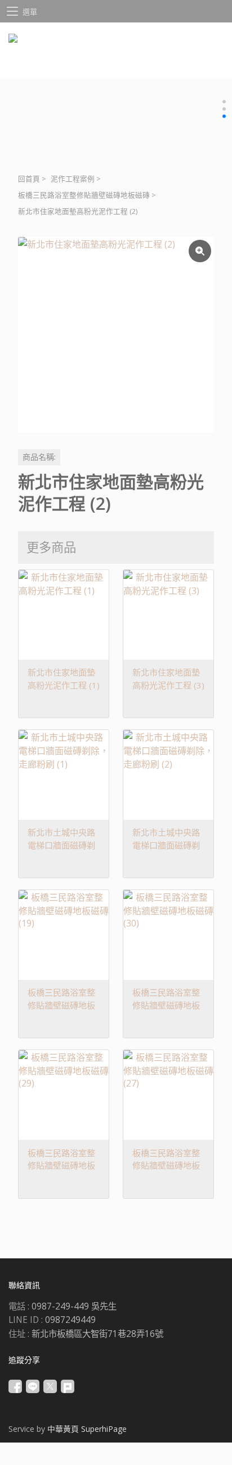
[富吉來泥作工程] (116, 59)
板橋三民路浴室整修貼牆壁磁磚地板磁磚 (84, 195)
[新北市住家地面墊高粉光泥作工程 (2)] (116, 334)
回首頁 (29, 179)
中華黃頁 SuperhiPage (87, 1428)
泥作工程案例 (73, 179)
